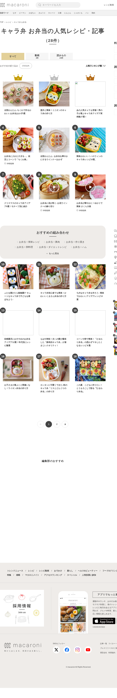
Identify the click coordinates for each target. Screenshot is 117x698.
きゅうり (42, 13)
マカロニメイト (32, 575)
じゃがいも (78, 13)
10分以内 (25, 66)
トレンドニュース (15, 571)
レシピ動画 (109, 5)
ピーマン (22, 13)
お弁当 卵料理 (25, 247)
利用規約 (111, 653)
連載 (18, 575)
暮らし (70, 571)
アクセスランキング (53, 575)
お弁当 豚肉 (53, 242)
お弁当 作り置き (75, 242)
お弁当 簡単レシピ (29, 242)
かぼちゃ (32, 13)
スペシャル (72, 575)
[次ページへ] (65, 424)
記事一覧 (103, 644)
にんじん (67, 13)
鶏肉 (93, 13)
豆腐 (59, 13)
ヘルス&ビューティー (87, 571)
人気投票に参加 (89, 575)
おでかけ (58, 571)
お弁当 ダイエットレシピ (53, 247)
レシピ (31, 571)
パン (87, 13)
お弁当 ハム (80, 247)
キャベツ (51, 13)
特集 (9, 575)
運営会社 (103, 653)
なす (14, 13)
